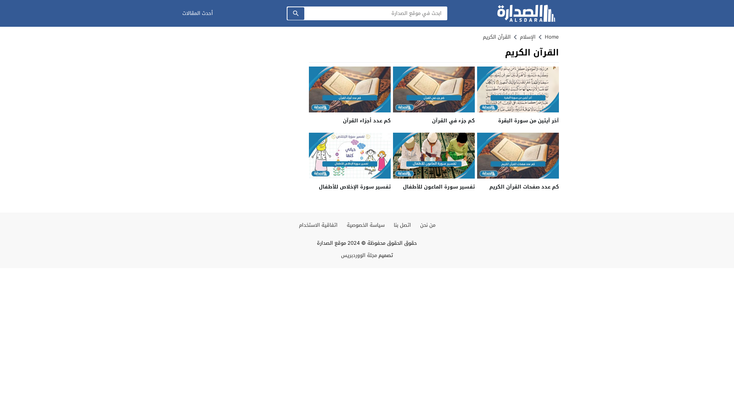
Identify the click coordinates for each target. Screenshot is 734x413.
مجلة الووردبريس (359, 255)
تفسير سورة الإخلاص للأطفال (355, 187)
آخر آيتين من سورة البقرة (528, 120)
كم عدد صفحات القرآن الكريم (524, 187)
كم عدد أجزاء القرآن (367, 120)
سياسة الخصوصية (366, 225)
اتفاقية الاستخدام (318, 225)
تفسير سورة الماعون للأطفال (439, 187)
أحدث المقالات (197, 13)
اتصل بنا (402, 225)
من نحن (427, 225)
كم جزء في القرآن (453, 120)
